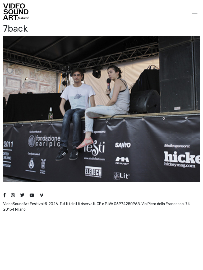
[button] (194, 12)
